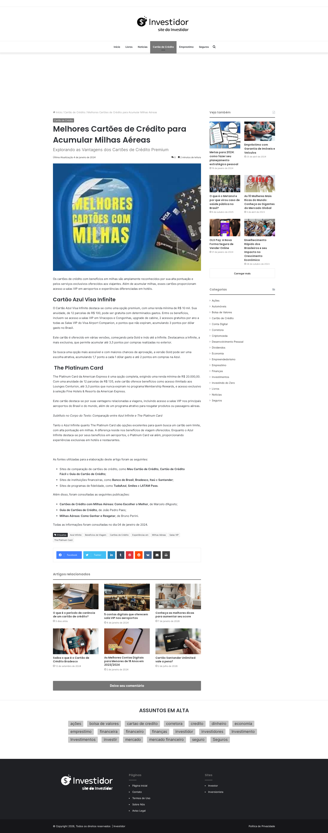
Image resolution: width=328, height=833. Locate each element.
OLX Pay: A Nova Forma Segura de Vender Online (221, 244)
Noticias (142, 46)
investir (110, 739)
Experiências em (140, 535)
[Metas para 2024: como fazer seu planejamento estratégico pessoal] (225, 135)
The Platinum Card (63, 540)
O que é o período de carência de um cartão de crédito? (74, 614)
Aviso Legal (139, 810)
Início (117, 46)
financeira (108, 731)
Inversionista (215, 791)
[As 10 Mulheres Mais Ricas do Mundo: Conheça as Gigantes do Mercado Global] (259, 183)
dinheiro (219, 723)
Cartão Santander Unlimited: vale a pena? (175, 659)
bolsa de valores (104, 723)
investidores (212, 731)
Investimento (243, 731)
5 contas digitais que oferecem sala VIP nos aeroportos (126, 616)
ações (75, 723)
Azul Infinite (75, 535)
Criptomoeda (220, 335)
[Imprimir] (166, 555)
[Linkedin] (111, 555)
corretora (174, 723)
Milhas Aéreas (159, 535)
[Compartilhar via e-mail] (157, 555)
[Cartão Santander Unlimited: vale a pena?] (178, 641)
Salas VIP (174, 535)
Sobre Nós (138, 804)
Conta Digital (220, 324)
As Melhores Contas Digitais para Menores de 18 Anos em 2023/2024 (124, 661)
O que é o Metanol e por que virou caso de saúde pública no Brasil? (225, 202)
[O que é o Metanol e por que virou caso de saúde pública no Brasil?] (225, 183)
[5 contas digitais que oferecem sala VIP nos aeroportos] (127, 597)
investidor (184, 731)
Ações (215, 300)
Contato (137, 791)
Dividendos (218, 347)
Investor (213, 785)
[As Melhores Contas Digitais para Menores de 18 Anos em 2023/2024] (127, 641)
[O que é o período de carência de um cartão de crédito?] (76, 596)
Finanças (217, 371)
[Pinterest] (129, 555)
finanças (159, 731)
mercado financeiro (166, 739)
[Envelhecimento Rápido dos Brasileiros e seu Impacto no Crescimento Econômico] (259, 227)
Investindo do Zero (223, 382)
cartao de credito (142, 723)
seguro (198, 739)
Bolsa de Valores (222, 312)
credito (197, 723)
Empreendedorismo (223, 359)
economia (243, 723)
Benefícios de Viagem (95, 535)
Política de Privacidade (262, 826)
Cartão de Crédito (163, 46)
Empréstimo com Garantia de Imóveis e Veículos (259, 149)
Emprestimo (186, 46)
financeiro (135, 731)
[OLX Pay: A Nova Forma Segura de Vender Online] (225, 227)
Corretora (218, 329)
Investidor (119, 826)
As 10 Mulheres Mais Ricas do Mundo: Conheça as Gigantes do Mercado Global (259, 202)
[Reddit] (139, 555)
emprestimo (80, 731)
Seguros (204, 46)
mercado (133, 739)
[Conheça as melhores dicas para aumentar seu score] (178, 596)
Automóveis (219, 306)
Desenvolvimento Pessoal (227, 341)
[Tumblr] (120, 555)
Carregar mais (242, 273)
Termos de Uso (141, 798)
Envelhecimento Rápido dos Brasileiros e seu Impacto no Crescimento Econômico (255, 250)
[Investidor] (164, 23)
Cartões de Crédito (119, 535)
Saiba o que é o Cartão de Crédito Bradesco (71, 659)
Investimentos (220, 376)
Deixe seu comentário (127, 686)
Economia (218, 353)
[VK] (148, 555)
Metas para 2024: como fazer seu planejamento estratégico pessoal (224, 158)
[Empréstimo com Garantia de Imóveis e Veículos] (259, 131)
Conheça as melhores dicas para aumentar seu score (174, 614)
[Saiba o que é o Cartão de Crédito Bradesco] (76, 641)
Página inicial (139, 785)
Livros (128, 46)
